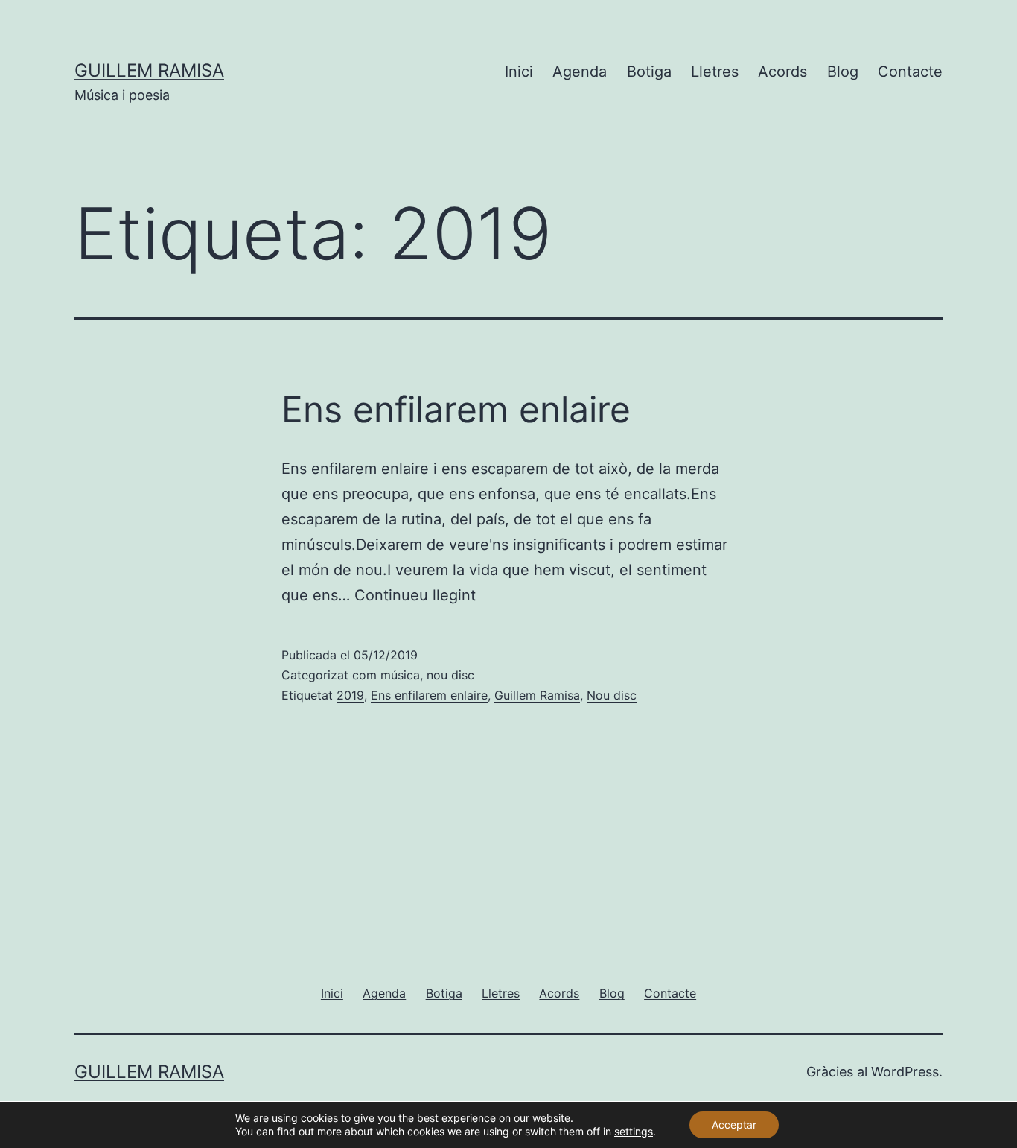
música (400, 674)
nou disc (450, 674)
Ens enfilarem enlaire (456, 409)
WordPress (905, 1071)
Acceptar (734, 1124)
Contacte (910, 71)
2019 (350, 695)
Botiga (649, 71)
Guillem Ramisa (149, 70)
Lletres (715, 71)
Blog (842, 71)
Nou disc (612, 695)
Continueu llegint (415, 595)
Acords (782, 71)
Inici (519, 71)
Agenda (579, 71)
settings (633, 1131)
